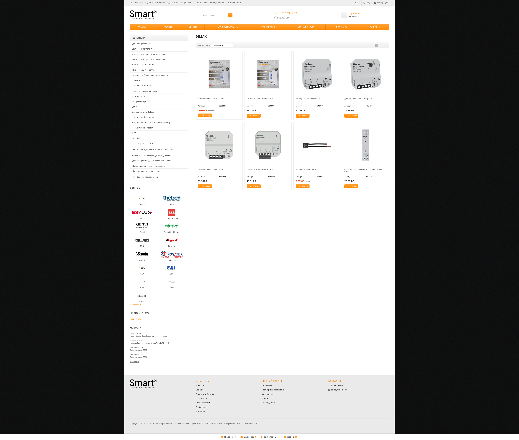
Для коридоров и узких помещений (148, 166)
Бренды (193, 27)
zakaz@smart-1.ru (217, 2)
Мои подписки (268, 402)
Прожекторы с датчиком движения (148, 59)
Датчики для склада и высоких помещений (152, 160)
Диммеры (136, 106)
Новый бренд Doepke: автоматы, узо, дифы (148, 336)
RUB (356, 2)
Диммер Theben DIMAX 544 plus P (212, 169)
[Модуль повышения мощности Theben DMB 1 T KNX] (365, 145)
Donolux (136, 138)
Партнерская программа (273, 389)
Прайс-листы (343, 27)
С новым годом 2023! (138, 357)
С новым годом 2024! (138, 350)
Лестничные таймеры (142, 85)
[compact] (385, 45)
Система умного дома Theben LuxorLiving (151, 122)
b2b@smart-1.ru (234, 2)
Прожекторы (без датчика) (144, 70)
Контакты (375, 27)
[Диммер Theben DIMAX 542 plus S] (365, 74)
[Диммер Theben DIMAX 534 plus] (268, 74)
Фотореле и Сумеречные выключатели (150, 75)
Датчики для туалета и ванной (146, 171)
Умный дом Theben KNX (143, 117)
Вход (368, 2)
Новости (168, 27)
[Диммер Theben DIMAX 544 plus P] (219, 145)
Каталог (142, 27)
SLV (134, 133)
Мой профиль (268, 394)
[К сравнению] (235, 115)
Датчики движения (141, 43)
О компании (269, 27)
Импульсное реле (140, 101)
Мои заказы (267, 385)
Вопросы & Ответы (228, 27)
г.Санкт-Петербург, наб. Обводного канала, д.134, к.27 (154, 2)
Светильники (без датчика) (144, 64)
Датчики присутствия (142, 49)
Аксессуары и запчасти (142, 143)
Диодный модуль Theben (306, 169)
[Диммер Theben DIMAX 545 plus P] (268, 145)
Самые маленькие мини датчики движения (152, 155)
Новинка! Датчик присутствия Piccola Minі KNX (149, 343)
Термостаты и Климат (142, 127)
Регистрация (382, 2)
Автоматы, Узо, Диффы (143, 112)
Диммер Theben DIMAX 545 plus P (261, 169)
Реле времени (138, 96)
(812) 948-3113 (201, 2)
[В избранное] (239, 115)
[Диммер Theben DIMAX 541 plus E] (317, 74)
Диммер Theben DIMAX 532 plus (211, 98)
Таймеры (136, 80)
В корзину (206, 115)
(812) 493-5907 (186, 2)
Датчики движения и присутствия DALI (155, 149)
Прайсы (265, 398)
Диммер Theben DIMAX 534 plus (260, 98)
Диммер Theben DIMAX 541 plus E (309, 98)
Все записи (134, 362)
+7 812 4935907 (285, 13)
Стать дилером (306, 27)
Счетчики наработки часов (144, 91)
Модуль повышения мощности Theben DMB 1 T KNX (364, 170)
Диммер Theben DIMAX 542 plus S (358, 98)
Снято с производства (147, 177)
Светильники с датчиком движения (148, 54)
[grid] (376, 45)
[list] (381, 45)
